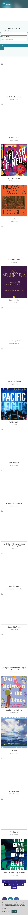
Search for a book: (6, 31)
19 (22, 884)
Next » (14, 887)
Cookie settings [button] (6, 911)
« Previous (6, 881)
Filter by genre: (4, 36)
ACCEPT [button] (14, 911)
